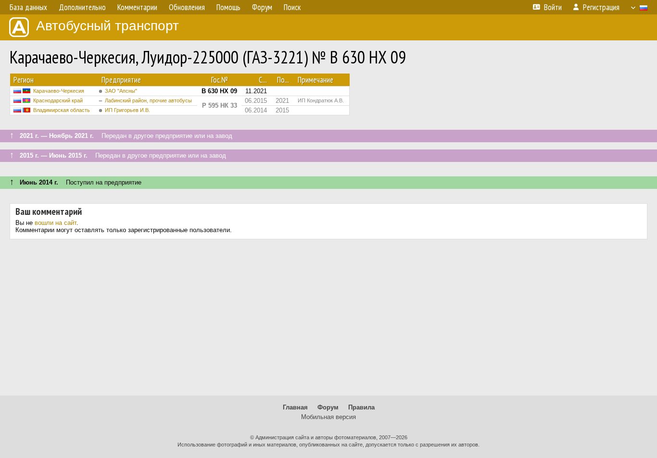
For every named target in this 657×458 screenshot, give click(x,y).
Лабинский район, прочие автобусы (148, 100)
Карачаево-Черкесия (58, 91)
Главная (295, 407)
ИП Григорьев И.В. (127, 110)
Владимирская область (61, 110)
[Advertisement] (328, 321)
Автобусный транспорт (107, 25)
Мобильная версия (328, 417)
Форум (328, 407)
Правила (361, 407)
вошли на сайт (55, 222)
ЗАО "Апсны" (121, 91)
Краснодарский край (58, 100)
